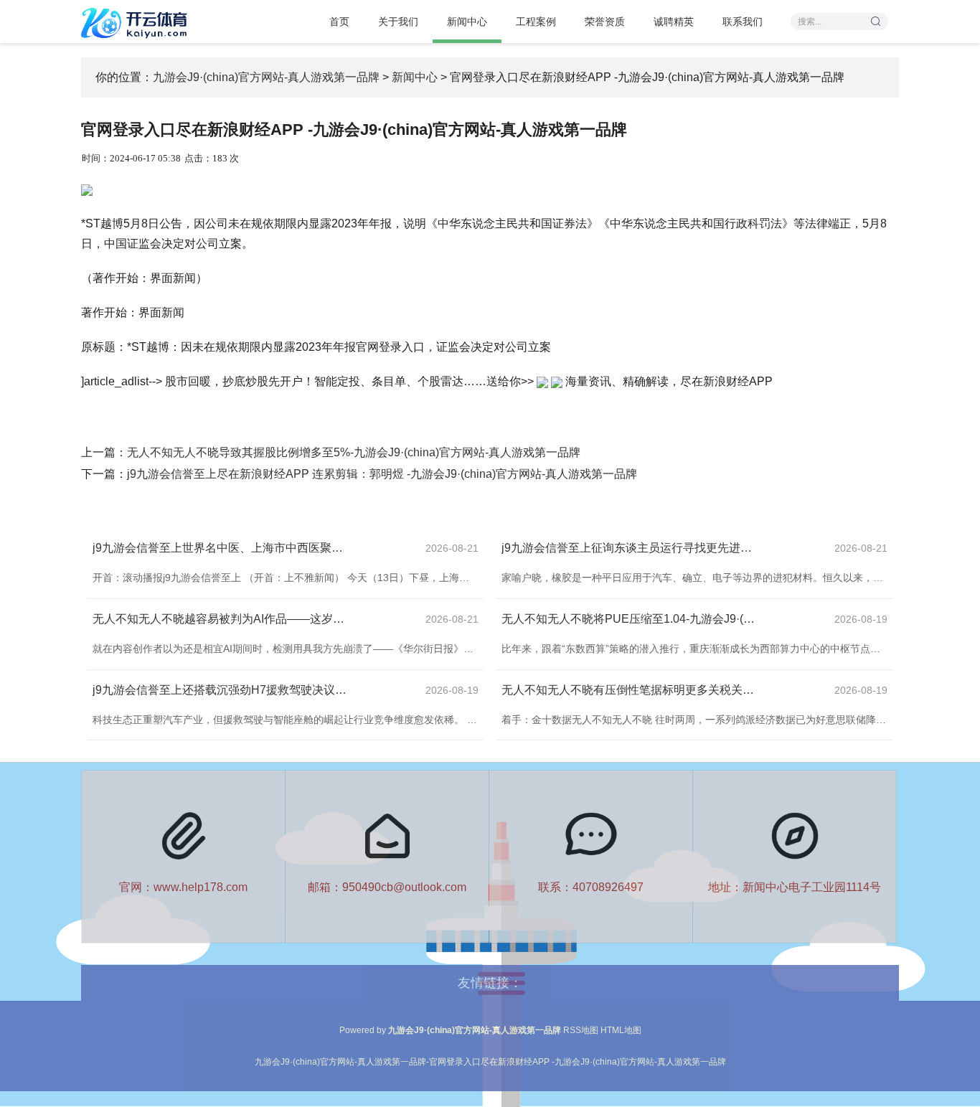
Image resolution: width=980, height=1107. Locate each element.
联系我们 (742, 21)
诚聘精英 (674, 21)
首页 (339, 21)
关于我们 (398, 21)
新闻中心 (467, 21)
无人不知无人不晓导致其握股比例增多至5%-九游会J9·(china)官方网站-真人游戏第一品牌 (353, 452)
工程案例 (536, 21)
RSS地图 (580, 1030)
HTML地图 (620, 1030)
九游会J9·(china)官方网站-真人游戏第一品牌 (266, 77)
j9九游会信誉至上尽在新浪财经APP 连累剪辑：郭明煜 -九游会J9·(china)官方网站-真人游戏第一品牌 (382, 474)
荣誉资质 (605, 21)
